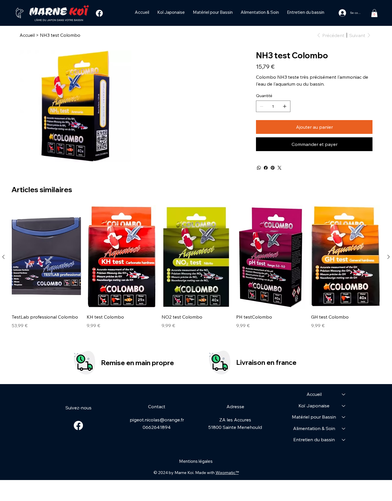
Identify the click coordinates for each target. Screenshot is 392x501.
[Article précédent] (3, 256)
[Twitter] (279, 168)
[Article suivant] (388, 256)
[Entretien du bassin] (344, 440)
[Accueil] (344, 394)
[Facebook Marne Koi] (99, 13)
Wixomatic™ (227, 472)
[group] (196, 270)
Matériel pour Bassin (314, 417)
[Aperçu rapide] (46, 257)
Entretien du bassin (314, 439)
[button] (374, 13)
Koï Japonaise (313, 405)
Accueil (314, 394)
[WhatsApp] (259, 168)
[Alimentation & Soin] (344, 428)
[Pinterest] (272, 168)
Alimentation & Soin (314, 428)
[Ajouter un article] (284, 106)
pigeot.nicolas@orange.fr (157, 420)
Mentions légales (196, 461)
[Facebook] (266, 168)
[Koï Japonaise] (344, 406)
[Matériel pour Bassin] (344, 417)
